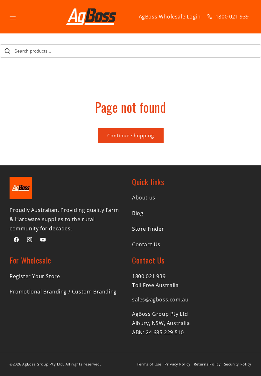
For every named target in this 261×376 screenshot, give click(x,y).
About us (143, 197)
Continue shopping (130, 135)
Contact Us (146, 244)
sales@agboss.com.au (160, 299)
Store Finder (148, 228)
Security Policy (238, 364)
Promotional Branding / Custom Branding (63, 291)
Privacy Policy (178, 364)
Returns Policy (207, 364)
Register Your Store (35, 276)
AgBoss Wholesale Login (170, 16)
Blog (137, 213)
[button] (13, 17)
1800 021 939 (232, 16)
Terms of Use (149, 364)
